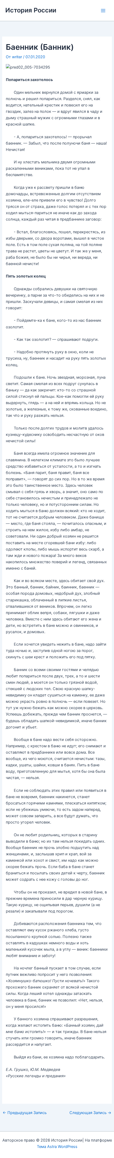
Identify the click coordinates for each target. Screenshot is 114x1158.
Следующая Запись (90, 1113)
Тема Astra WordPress (57, 1146)
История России (30, 10)
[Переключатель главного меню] (103, 10)
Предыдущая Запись (25, 1113)
